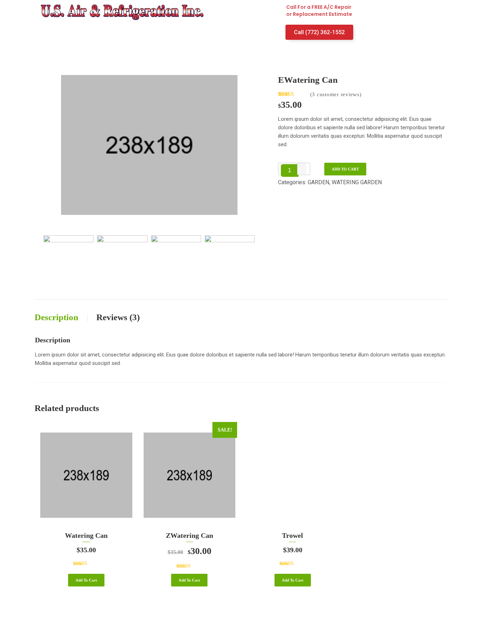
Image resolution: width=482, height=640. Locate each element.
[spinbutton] (290, 170)
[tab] (65, 317)
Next (260, 261)
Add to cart (345, 169)
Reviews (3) (118, 317)
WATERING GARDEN (357, 182)
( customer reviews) (336, 94)
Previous (38, 261)
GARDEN (318, 182)
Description (57, 317)
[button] (301, 166)
